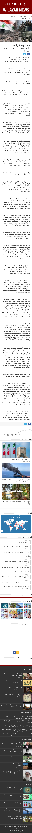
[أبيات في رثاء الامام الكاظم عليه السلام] (27, 707)
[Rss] (17, 652)
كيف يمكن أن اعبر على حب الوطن (21, 459)
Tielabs (25, 826)
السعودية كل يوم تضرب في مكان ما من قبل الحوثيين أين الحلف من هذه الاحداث (16, 480)
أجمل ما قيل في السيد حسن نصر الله (12, 687)
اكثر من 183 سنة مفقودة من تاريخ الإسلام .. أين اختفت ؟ (13, 674)
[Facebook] (14, 652)
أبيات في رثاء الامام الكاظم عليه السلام (11, 705)
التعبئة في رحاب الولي (16, 757)
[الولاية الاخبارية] (16, 4)
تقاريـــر (24, 16)
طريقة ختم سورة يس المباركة (14, 680)
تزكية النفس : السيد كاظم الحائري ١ (12, 788)
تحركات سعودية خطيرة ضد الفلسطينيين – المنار (21, 430)
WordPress (13, 826)
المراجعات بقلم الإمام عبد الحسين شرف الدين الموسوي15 (13, 750)
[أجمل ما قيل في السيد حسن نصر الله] (27, 690)
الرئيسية (29, 16)
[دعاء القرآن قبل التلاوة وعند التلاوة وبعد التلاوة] (27, 698)
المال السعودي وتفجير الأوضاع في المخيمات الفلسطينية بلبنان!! (12, 434)
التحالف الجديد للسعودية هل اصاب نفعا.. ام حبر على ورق (13, 817)
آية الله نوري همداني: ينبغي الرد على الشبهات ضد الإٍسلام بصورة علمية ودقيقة (12, 772)
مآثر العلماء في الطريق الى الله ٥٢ (13, 795)
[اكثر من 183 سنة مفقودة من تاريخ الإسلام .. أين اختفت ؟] (27, 676)
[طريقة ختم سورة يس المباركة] (27, 683)
